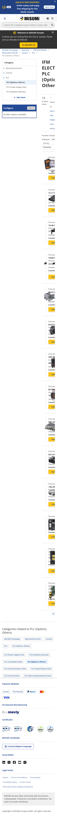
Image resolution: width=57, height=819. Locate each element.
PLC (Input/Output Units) (41, 668)
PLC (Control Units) (11, 675)
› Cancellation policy (9, 782)
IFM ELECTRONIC (40, 50)
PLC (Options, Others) (15, 82)
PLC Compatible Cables (13, 662)
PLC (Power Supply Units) (16, 87)
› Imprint (5, 777)
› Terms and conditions (18, 777)
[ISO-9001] (6, 729)
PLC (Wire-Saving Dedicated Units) (38, 675)
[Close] (53, 32)
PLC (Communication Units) (15, 668)
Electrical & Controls (10, 53)
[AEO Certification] (30, 729)
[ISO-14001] (18, 729)
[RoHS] (40, 729)
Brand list (25, 50)
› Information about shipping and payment (17, 787)
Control (25, 53)
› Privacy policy (34, 777)
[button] (49, 7)
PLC (33, 53)
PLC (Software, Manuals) (16, 91)
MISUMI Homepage (10, 50)
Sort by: (46, 143)
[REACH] (50, 729)
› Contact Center (25, 782)
